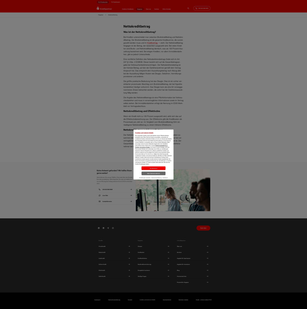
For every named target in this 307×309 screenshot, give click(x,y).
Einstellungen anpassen (144, 177)
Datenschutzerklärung (156, 177)
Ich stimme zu (153, 168)
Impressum (165, 177)
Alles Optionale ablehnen (153, 173)
